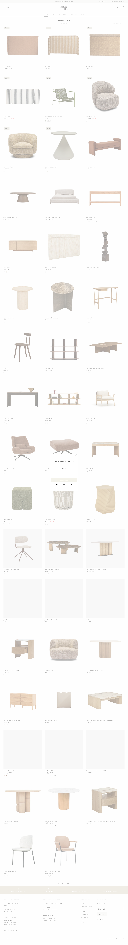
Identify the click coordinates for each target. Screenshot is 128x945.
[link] (57, 484)
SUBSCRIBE (64, 480)
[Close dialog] (76, 455)
